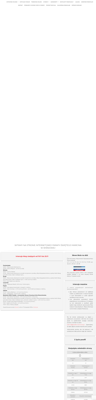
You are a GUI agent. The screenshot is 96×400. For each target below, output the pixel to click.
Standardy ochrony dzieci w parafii (34, 5)
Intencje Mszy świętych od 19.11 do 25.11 (32, 256)
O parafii (45, 2)
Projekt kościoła (51, 5)
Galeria (77, 2)
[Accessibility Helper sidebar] (1, 8)
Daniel (16, 307)
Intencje (35, 307)
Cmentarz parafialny (87, 2)
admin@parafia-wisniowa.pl (75, 324)
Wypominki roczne (12, 2)
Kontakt (20, 5)
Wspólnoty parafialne (66, 2)
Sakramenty (54, 2)
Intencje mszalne (77, 5)
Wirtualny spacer (25, 2)
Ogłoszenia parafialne (63, 5)
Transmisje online (36, 2)
